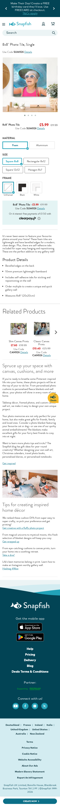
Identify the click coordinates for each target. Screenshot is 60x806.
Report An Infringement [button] (30, 777)
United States (40, 729)
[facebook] (27, 704)
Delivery (30, 660)
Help (30, 649)
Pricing (30, 654)
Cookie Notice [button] (29, 753)
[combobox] (30, 33)
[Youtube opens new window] (17, 704)
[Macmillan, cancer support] (29, 688)
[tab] (25, 115)
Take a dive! (8, 555)
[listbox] (30, 146)
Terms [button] (29, 741)
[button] (4, 23)
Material (8, 138)
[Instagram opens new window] (36, 704)
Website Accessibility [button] (29, 759)
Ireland (39, 725)
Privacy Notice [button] (30, 747)
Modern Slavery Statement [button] (30, 771)
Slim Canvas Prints (19, 341)
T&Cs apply (23, 13)
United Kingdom (20, 729)
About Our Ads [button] (30, 765)
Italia (50, 725)
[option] (15, 145)
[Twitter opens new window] (46, 704)
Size (5, 154)
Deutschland (13, 725)
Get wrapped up (10, 542)
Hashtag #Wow (10, 569)
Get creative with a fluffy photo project (23, 528)
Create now (30, 801)
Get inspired (9, 463)
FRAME (7, 178)
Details (28, 52)
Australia (21, 733)
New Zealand (37, 733)
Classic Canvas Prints (41, 342)
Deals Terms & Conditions (30, 671)
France (27, 725)
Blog (30, 666)
